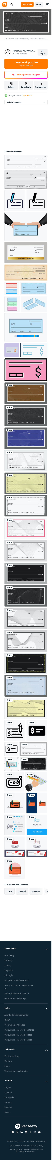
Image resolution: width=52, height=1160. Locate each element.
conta (9, 1082)
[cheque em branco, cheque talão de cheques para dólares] (25, 178)
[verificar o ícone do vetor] (11, 402)
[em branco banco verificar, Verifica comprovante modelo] (25, 596)
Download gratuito (26, 64)
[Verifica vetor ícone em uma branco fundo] (14, 798)
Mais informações (14, 101)
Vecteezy (8, 1151)
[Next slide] (41, 1082)
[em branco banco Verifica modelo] (25, 708)
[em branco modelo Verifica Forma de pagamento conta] (25, 618)
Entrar (38, 4)
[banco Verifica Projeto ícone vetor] (14, 199)
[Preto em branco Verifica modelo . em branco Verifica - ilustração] (25, 641)
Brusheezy (9, 1146)
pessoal (22, 1082)
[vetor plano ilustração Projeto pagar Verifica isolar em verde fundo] (11, 854)
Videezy (8, 1156)
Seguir (42, 53)
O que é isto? (27, 95)
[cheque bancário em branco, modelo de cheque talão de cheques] (25, 293)
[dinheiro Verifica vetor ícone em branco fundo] (14, 886)
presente (36, 1082)
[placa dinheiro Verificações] (15, 907)
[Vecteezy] (4, 4)
